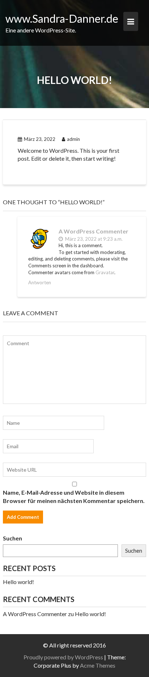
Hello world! (18, 581)
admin (73, 139)
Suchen (12, 538)
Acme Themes (97, 665)
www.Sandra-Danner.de (61, 18)
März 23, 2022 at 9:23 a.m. (93, 239)
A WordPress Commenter (93, 231)
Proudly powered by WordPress (63, 657)
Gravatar (104, 272)
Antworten (39, 282)
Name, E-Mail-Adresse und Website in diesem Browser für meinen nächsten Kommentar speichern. (74, 496)
